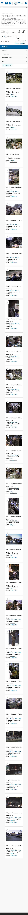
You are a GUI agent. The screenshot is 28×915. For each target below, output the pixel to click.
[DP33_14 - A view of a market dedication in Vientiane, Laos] (14, 539)
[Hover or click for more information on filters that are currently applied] (25, 41)
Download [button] (8, 31)
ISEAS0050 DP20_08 (14, 389)
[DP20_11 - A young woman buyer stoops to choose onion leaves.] (14, 473)
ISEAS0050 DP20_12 (14, 521)
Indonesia (12, 94)
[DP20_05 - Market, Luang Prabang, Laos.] (14, 275)
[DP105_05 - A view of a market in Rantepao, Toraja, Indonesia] (14, 78)
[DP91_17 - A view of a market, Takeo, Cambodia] (14, 835)
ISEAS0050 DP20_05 (14, 290)
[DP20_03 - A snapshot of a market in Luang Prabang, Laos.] (14, 210)
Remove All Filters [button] (20, 43)
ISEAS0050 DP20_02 (14, 191)
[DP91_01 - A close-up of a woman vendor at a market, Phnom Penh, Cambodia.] (14, 605)
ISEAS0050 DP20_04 (14, 257)
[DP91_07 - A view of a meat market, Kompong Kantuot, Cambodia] (14, 736)
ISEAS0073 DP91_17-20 (15, 850)
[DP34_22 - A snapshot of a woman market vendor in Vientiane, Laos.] (14, 572)
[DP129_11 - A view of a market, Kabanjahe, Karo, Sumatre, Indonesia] (14, 111)
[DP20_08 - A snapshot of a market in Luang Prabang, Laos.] (14, 374)
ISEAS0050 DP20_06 (14, 323)
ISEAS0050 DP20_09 (14, 422)
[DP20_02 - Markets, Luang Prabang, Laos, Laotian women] (14, 177)
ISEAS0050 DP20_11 (14, 488)
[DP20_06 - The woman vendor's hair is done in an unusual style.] (14, 308)
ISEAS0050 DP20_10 (14, 455)
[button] (14, 31)
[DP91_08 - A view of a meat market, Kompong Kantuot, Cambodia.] (14, 769)
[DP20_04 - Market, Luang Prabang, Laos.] (14, 243)
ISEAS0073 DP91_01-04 (15, 619)
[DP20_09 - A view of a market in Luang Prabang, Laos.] (14, 407)
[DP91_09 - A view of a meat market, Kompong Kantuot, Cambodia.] (14, 802)
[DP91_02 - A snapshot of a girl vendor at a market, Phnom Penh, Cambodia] (14, 638)
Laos (11, 195)
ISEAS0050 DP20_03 (14, 224)
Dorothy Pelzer (13, 96)
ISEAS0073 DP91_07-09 (15, 751)
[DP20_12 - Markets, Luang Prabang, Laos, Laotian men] (14, 506)
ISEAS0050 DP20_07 (14, 356)
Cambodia (12, 623)
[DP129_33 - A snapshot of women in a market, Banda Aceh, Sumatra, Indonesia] (14, 144)
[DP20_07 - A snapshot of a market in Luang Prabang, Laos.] (14, 341)
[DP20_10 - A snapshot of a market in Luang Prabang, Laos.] (14, 440)
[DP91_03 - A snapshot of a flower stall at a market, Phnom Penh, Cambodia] (14, 671)
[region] (14, 56)
